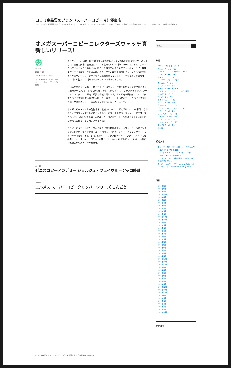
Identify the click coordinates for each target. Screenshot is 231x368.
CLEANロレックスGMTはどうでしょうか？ (175, 166)
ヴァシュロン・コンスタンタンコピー (172, 71)
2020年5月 (162, 278)
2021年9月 (162, 242)
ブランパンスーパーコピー (168, 114)
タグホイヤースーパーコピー (169, 105)
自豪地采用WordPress (86, 355)
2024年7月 (162, 208)
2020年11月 (162, 261)
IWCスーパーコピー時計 (167, 69)
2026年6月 (162, 188)
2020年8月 (162, 270)
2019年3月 (162, 304)
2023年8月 (162, 222)
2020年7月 (162, 273)
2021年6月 (162, 245)
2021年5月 (162, 247)
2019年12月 (162, 287)
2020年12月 (162, 259)
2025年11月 (162, 194)
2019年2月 (162, 306)
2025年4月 (162, 197)
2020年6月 (162, 275)
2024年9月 (162, 205)
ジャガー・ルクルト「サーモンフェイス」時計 (176, 164)
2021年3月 (162, 250)
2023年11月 (162, 219)
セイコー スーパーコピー (167, 99)
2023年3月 (162, 231)
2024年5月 (162, 211)
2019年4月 (162, 301)
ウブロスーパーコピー (166, 74)
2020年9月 (162, 267)
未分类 (160, 128)
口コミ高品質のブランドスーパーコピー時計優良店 (78, 20)
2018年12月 (162, 312)
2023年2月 (162, 233)
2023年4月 (162, 228)
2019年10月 (162, 292)
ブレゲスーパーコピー (166, 119)
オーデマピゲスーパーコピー (169, 80)
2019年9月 (162, 295)
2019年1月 (162, 309)
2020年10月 (162, 264)
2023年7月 (162, 225)
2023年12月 (162, 217)
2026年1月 (162, 191)
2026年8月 (162, 186)
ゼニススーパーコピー (166, 102)
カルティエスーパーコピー (168, 88)
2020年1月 (162, 284)
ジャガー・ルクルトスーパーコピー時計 (173, 91)
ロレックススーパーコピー (168, 122)
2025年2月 (162, 203)
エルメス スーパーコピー (167, 77)
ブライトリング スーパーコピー (170, 66)
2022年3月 (162, 239)
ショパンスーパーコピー (167, 94)
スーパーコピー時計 (165, 97)
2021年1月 (162, 256)
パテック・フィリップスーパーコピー (172, 108)
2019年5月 (162, 298)
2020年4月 (162, 281)
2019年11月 (162, 289)
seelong (38, 68)
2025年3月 (162, 200)
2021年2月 (162, 253)
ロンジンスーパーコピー (167, 125)
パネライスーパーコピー (167, 111)
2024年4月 (162, 214)
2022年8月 (162, 236)
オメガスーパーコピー (44, 75)
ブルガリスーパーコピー (167, 116)
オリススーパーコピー (166, 85)
